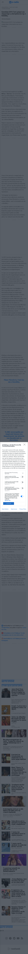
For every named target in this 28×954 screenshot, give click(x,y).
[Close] (24, 445)
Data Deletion (5, 509)
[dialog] (14, 477)
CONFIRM (8, 503)
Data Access (14, 509)
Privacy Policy (22, 509)
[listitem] (14, 473)
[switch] (22, 477)
